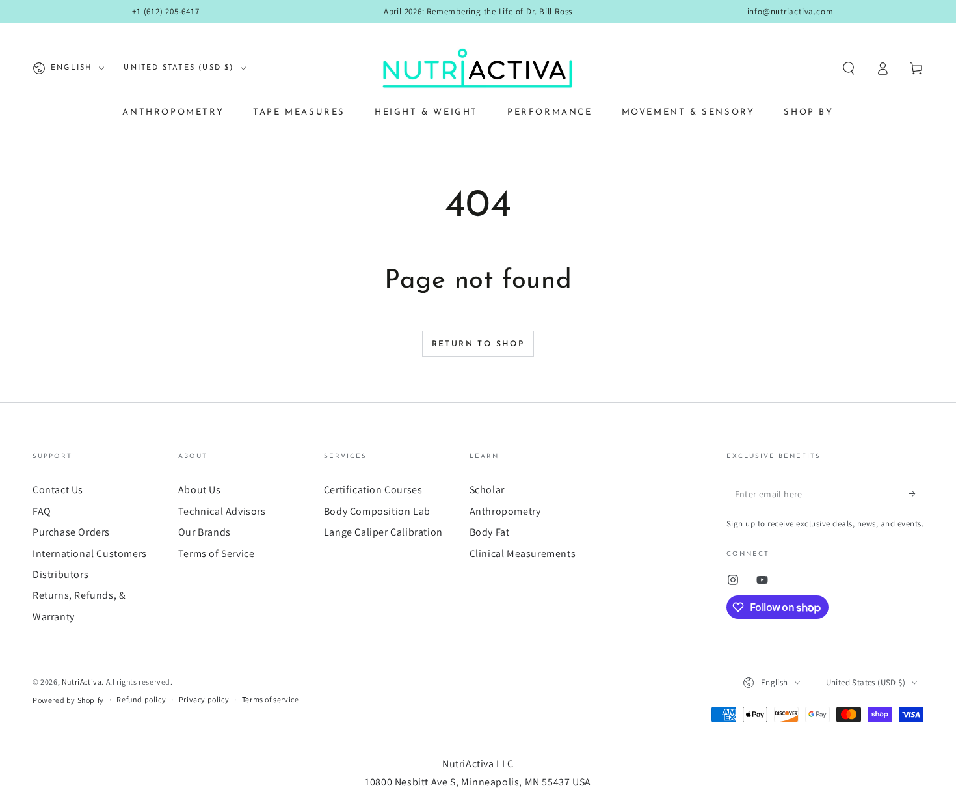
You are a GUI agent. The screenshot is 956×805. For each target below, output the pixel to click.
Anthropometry (505, 511)
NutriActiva (82, 682)
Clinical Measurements (523, 553)
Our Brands (204, 532)
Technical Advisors (222, 511)
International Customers (90, 553)
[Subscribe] (916, 493)
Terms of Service (216, 553)
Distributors (60, 574)
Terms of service (270, 699)
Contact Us (58, 490)
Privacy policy (204, 699)
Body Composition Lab (377, 511)
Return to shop (478, 344)
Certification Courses (373, 490)
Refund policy (141, 699)
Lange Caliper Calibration (383, 532)
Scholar (487, 490)
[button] (849, 68)
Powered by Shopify (68, 700)
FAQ (42, 511)
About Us (199, 490)
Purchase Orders (71, 532)
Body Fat (490, 532)
